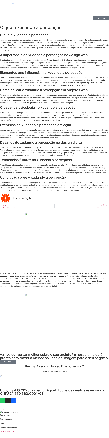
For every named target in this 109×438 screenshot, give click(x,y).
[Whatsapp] (2, 400)
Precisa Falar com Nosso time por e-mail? (54, 366)
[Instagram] (8, 400)
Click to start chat (7, 431)
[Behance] (13, 400)
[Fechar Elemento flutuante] (2, 410)
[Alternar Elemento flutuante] (2, 434)
